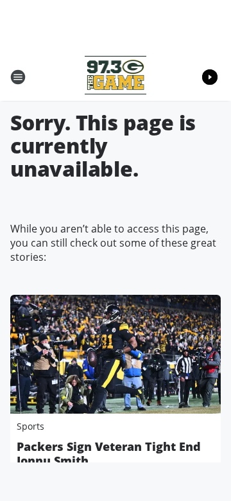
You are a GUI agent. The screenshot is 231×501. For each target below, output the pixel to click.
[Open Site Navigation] (18, 77)
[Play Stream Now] (210, 77)
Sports (30, 426)
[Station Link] (116, 77)
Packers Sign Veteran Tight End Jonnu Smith (109, 453)
